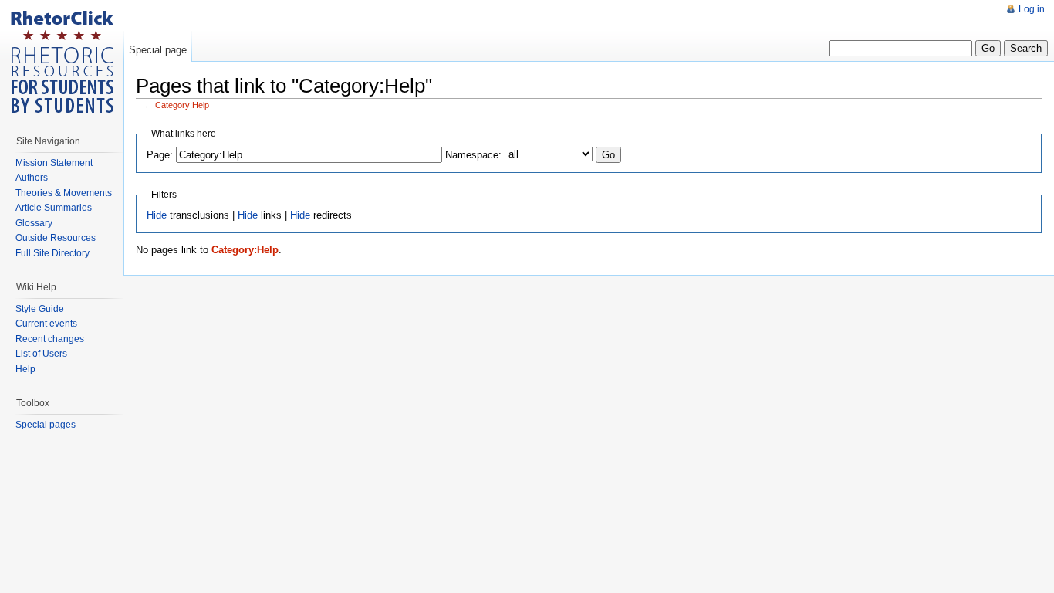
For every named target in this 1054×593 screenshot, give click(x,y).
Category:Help (182, 105)
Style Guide (39, 308)
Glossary (33, 223)
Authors (31, 177)
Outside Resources (55, 237)
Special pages (45, 424)
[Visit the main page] (61, 62)
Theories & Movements (63, 193)
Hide (157, 215)
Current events (46, 323)
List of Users (41, 353)
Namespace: (473, 155)
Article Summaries (53, 207)
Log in (1032, 9)
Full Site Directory (52, 253)
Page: (160, 155)
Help (25, 369)
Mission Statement (54, 163)
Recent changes (49, 339)
